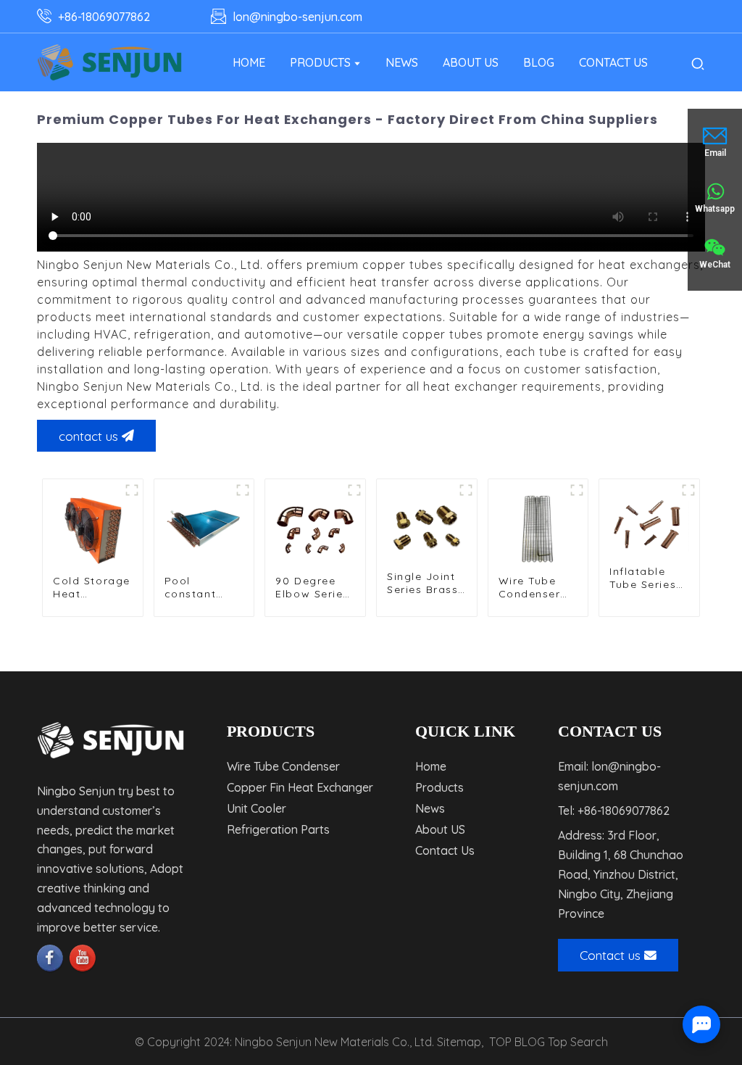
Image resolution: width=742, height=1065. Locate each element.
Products (439, 787)
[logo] (109, 62)
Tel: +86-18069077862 (614, 810)
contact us (88, 436)
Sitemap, (461, 1042)
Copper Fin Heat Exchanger (300, 787)
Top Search (578, 1042)
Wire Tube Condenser (283, 766)
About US (440, 829)
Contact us (610, 955)
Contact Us (445, 850)
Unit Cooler (256, 808)
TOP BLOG (517, 1042)
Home (430, 766)
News (430, 808)
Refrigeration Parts (278, 829)
